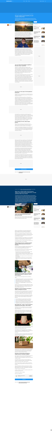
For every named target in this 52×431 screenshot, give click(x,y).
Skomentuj (36, 24)
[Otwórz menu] (45, 1)
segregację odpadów (23, 282)
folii (28, 359)
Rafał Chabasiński (39, 38)
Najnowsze (35, 26)
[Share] (44, 24)
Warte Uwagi (38, 26)
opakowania (23, 330)
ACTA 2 (20, 152)
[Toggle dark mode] (12, 1)
